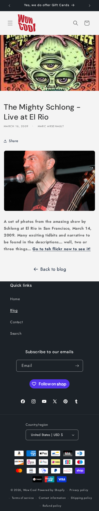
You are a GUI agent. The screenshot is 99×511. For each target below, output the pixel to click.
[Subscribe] (77, 366)
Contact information (52, 498)
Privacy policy (79, 490)
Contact (16, 322)
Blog (14, 310)
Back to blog (53, 269)
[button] (10, 23)
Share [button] (13, 140)
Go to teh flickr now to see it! (61, 249)
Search (16, 333)
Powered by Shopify (51, 490)
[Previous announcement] (9, 5)
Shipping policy (81, 498)
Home (15, 298)
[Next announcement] (89, 5)
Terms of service (23, 498)
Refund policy (52, 506)
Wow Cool (30, 490)
